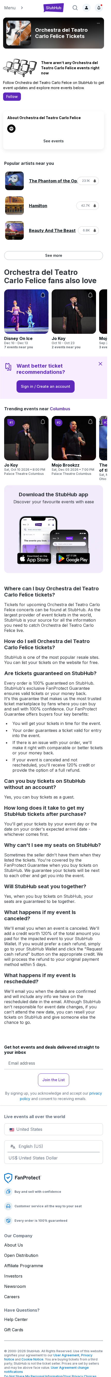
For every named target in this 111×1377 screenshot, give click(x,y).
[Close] (100, 363)
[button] (20, 7)
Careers (12, 1296)
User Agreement (66, 1355)
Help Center (16, 1319)
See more (53, 255)
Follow (12, 96)
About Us (13, 1245)
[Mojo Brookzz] (74, 446)
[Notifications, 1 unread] (99, 8)
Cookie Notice (32, 1359)
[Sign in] (86, 8)
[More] (98, 23)
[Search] (75, 8)
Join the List (53, 1080)
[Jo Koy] (74, 319)
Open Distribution (21, 1255)
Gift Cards (13, 1329)
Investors (13, 1276)
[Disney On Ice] (26, 319)
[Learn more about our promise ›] (22, 1177)
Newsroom (15, 1286)
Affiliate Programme (23, 1265)
